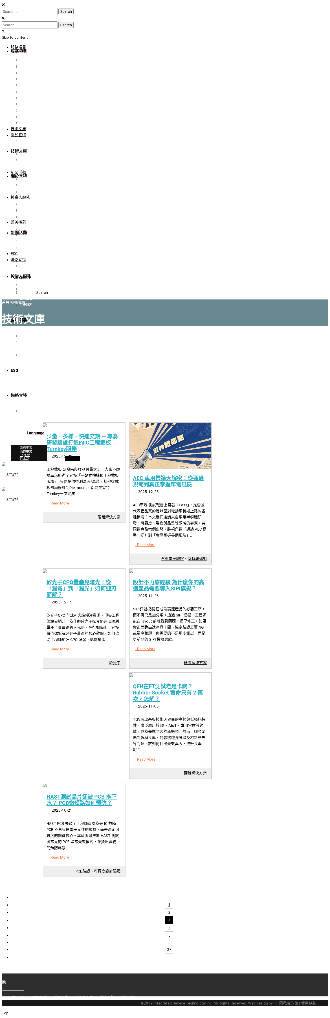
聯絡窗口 (26, 272)
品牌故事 (26, 141)
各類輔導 (26, 104)
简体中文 (26, 285)
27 (169, 949)
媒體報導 (26, 185)
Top (5, 1013)
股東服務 (26, 216)
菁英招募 (18, 222)
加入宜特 (26, 235)
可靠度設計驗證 (31, 91)
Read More (59, 503)
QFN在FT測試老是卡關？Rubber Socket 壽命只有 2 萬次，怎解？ (168, 692)
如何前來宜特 (29, 241)
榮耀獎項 (26, 154)
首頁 (5, 302)
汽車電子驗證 (172, 558)
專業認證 (26, 147)
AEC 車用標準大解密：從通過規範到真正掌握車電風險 (168, 481)
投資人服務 (20, 197)
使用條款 (308, 1003)
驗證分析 (26, 53)
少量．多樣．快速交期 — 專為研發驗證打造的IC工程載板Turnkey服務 (82, 442)
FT (275, 1003)
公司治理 (26, 210)
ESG (14, 253)
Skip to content (15, 37)
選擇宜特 (26, 228)
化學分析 (26, 97)
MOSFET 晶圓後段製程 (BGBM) (42, 123)
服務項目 (18, 47)
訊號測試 (26, 78)
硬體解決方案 (29, 116)
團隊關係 (26, 160)
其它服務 (26, 110)
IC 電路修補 (28, 60)
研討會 (24, 191)
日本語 (24, 293)
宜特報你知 (197, 558)
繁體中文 (26, 281)
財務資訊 (26, 203)
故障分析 (26, 72)
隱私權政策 (288, 1003)
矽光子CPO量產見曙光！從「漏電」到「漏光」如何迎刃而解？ (81, 588)
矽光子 (115, 663)
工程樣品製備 (29, 66)
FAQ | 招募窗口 (30, 247)
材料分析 (26, 85)
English (25, 289)
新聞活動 (18, 172)
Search (42, 292)
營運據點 (26, 266)
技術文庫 (18, 129)
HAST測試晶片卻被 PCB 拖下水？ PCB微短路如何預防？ (81, 800)
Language (22, 277)
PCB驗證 (82, 871)
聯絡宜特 (26, 166)
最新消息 (26, 179)
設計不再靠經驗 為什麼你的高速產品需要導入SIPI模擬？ (168, 585)
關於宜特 (18, 135)
